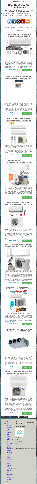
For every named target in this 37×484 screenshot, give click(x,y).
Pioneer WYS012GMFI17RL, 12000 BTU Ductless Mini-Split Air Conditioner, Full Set (18, 246)
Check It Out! (27, 70)
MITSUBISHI (4, 15)
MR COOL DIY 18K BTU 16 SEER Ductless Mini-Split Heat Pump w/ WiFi (19, 161)
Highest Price (20, 27)
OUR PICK (8, 462)
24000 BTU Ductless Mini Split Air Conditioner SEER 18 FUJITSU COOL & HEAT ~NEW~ (18, 204)
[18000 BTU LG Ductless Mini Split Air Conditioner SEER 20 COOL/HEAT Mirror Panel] (18, 83)
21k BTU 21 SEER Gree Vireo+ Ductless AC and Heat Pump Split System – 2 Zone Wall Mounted (18, 373)
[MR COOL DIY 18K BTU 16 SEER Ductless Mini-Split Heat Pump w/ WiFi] (18, 175)
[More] (25, 67)
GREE (13, 13)
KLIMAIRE (25, 13)
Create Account (16, 1)
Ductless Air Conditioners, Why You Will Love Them (9, 432)
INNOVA (19, 13)
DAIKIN (3, 13)
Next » (26, 416)
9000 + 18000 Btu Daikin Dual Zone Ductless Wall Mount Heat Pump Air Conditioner (19, 120)
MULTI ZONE (9, 466)
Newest (7, 27)
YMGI (30, 15)
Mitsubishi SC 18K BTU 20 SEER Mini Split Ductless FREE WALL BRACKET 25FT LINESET (19, 289)
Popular (13, 27)
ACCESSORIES (9, 469)
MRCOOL (11, 15)
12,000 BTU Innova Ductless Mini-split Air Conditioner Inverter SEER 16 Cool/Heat (19, 36)
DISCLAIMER (9, 478)
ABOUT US (9, 471)
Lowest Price (29, 27)
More (2, 17)
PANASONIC (18, 15)
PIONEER (25, 15)
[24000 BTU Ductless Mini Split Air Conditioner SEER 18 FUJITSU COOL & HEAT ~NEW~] (18, 217)
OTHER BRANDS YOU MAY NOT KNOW (9, 455)
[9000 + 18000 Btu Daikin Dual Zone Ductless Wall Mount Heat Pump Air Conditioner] (19, 133)
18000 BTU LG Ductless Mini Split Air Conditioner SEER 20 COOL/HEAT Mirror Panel (19, 78)
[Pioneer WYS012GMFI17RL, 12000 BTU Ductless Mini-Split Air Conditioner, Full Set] (18, 259)
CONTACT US (9, 475)
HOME (9, 425)
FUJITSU (8, 13)
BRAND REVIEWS (9, 448)
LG (30, 13)
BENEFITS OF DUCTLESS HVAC (9, 442)
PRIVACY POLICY (9, 480)
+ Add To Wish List (13, 69)
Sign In (24, 1)
